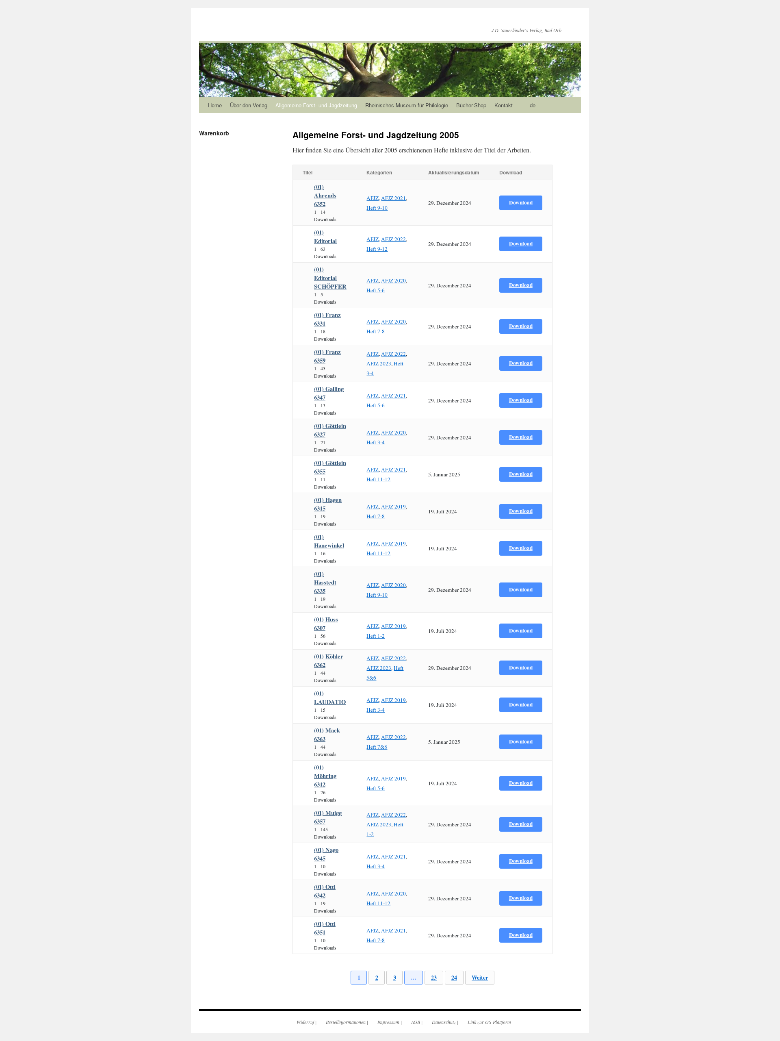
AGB (415, 1022)
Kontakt (503, 105)
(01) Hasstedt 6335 (325, 582)
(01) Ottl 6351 (325, 928)
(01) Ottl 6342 (325, 891)
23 (434, 977)
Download (521, 202)
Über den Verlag (248, 105)
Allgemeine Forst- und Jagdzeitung (316, 105)
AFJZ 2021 (393, 198)
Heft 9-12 (377, 248)
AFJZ (372, 198)
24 (454, 977)
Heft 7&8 (376, 746)
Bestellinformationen (346, 1022)
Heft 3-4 (375, 442)
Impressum (388, 1022)
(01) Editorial (325, 236)
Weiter (480, 977)
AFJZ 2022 (393, 239)
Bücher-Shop (471, 105)
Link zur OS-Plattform (489, 1022)
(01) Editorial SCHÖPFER (330, 278)
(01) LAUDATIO (330, 697)
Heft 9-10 (377, 207)
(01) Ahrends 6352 (325, 195)
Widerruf (305, 1022)
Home (215, 105)
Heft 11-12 (378, 479)
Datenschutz (444, 1022)
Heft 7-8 (375, 331)
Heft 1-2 (375, 635)
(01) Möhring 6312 (325, 776)
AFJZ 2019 (393, 506)
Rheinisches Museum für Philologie (406, 105)
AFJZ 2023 (378, 363)
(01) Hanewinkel (329, 541)
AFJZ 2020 (393, 280)
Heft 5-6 (375, 290)
